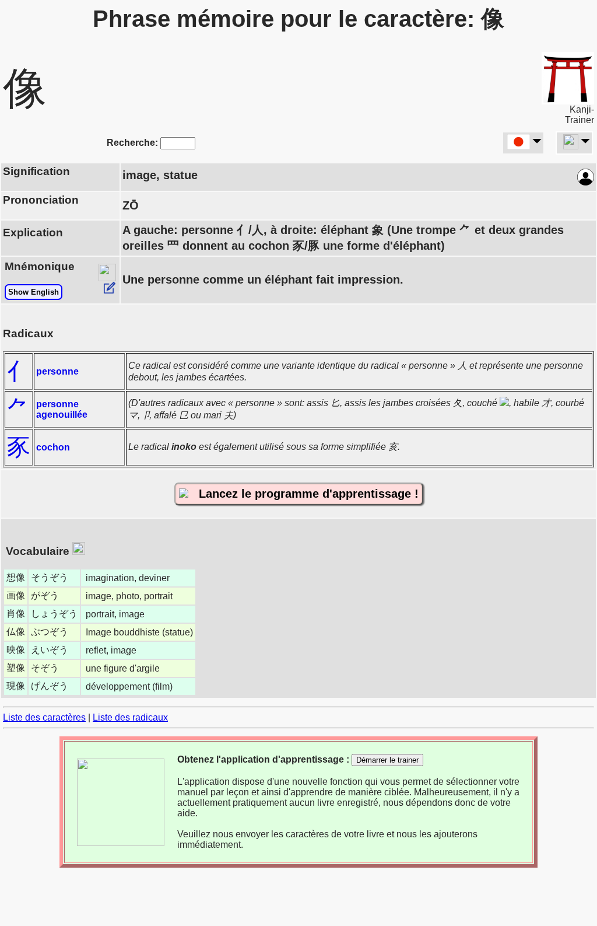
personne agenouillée (61, 409)
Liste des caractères (44, 717)
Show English (33, 292)
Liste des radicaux (130, 717)
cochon (53, 447)
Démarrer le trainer (387, 760)
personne (57, 371)
